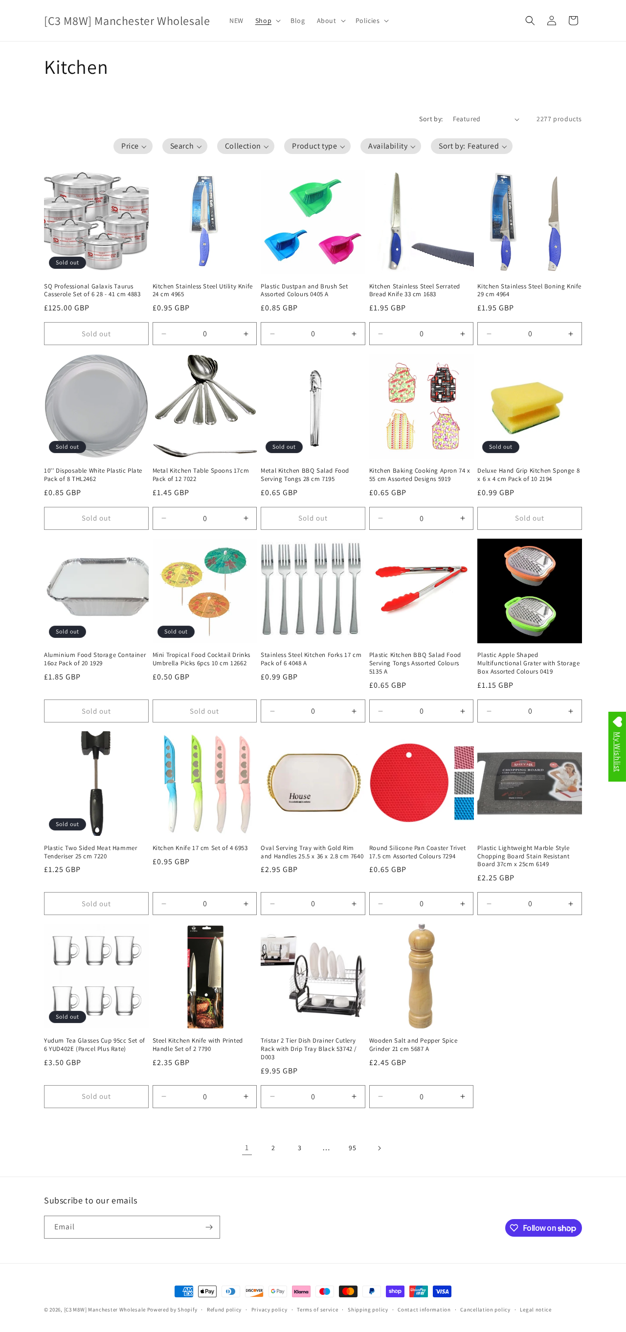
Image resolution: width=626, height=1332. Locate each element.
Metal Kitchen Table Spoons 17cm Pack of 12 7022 (201, 475)
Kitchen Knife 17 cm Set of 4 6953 (200, 848)
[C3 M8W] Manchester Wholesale (105, 1309)
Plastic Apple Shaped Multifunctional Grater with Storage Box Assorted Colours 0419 (528, 663)
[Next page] (379, 1148)
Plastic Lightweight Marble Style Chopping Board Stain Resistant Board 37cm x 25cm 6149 (523, 856)
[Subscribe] (209, 1227)
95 (352, 1147)
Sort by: (431, 118)
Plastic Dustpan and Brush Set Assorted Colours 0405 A (304, 291)
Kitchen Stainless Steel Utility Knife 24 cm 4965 (203, 291)
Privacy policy (269, 1309)
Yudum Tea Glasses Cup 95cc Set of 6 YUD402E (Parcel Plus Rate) (94, 1045)
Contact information (424, 1309)
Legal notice (535, 1309)
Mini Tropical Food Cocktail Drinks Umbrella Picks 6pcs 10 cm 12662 (201, 659)
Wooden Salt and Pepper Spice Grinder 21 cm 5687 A (413, 1045)
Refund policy (224, 1309)
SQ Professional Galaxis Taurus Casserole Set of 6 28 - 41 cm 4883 (92, 291)
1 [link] (247, 1147)
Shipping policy (368, 1309)
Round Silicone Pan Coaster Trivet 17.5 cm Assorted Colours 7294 (417, 852)
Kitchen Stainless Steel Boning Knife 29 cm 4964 (529, 291)
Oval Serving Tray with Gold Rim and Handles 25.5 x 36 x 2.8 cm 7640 (312, 852)
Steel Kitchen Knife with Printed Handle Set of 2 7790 (198, 1045)
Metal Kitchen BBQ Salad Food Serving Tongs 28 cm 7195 (305, 475)
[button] (267, 20)
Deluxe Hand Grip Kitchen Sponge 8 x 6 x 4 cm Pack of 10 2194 (528, 475)
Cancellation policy (485, 1309)
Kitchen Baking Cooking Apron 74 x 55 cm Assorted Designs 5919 (419, 475)
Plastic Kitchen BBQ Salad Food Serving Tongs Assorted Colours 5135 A (415, 663)
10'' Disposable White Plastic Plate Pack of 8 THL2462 (93, 475)
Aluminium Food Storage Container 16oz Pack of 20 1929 (95, 659)
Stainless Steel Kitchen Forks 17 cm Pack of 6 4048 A (311, 659)
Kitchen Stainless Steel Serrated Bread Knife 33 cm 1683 (414, 291)
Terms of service (317, 1309)
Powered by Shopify (172, 1309)
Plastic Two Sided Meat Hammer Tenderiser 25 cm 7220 (90, 852)
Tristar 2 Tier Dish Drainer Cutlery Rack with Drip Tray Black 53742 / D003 (309, 1049)
